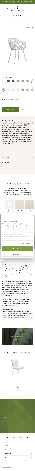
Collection (25, 21)
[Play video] (17, 336)
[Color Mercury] (18, 81)
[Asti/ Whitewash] (9, 204)
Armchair (9, 21)
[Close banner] (32, 215)
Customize (16, 254)
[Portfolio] (27, 8)
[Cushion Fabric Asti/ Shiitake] (32, 90)
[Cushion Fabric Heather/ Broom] (27, 90)
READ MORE (5, 323)
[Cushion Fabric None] (3, 90)
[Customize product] (17, 384)
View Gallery (30, 27)
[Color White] (3, 81)
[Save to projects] (17, 390)
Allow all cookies (17, 248)
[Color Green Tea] (22, 81)
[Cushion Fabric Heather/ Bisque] (18, 90)
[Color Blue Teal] (8, 81)
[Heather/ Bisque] (29, 204)
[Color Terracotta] (13, 81)
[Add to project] (21, 109)
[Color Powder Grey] (32, 81)
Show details (26, 243)
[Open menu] (3, 8)
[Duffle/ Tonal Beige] (19, 204)
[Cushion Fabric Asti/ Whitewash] (8, 90)
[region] (17, 90)
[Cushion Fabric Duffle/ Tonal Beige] (13, 90)
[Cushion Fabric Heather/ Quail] (22, 90)
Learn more (25, 230)
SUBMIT (30, 417)
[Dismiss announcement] (33, 2)
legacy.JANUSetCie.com (18, 2)
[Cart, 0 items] (31, 8)
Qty (3, 103)
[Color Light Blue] (27, 81)
